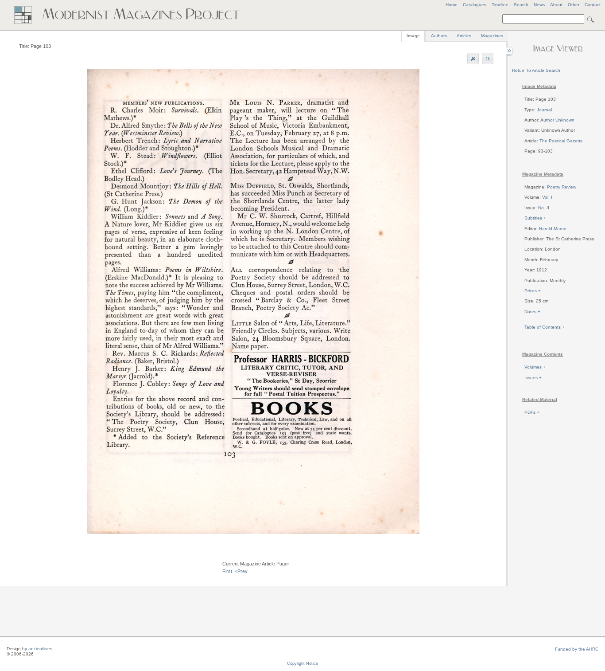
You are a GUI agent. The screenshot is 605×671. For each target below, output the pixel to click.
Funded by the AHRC (576, 649)
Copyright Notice (302, 663)
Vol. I (547, 197)
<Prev (241, 571)
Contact (593, 4)
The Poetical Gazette (561, 140)
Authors (439, 35)
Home (452, 4)
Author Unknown (557, 120)
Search (521, 4)
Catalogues (474, 4)
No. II (543, 207)
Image (413, 35)
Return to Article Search (536, 70)
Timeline (500, 4)
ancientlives (40, 648)
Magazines (492, 35)
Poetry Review (561, 186)
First (227, 571)
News (539, 4)
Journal (544, 109)
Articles (464, 35)
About (556, 4)
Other (573, 4)
